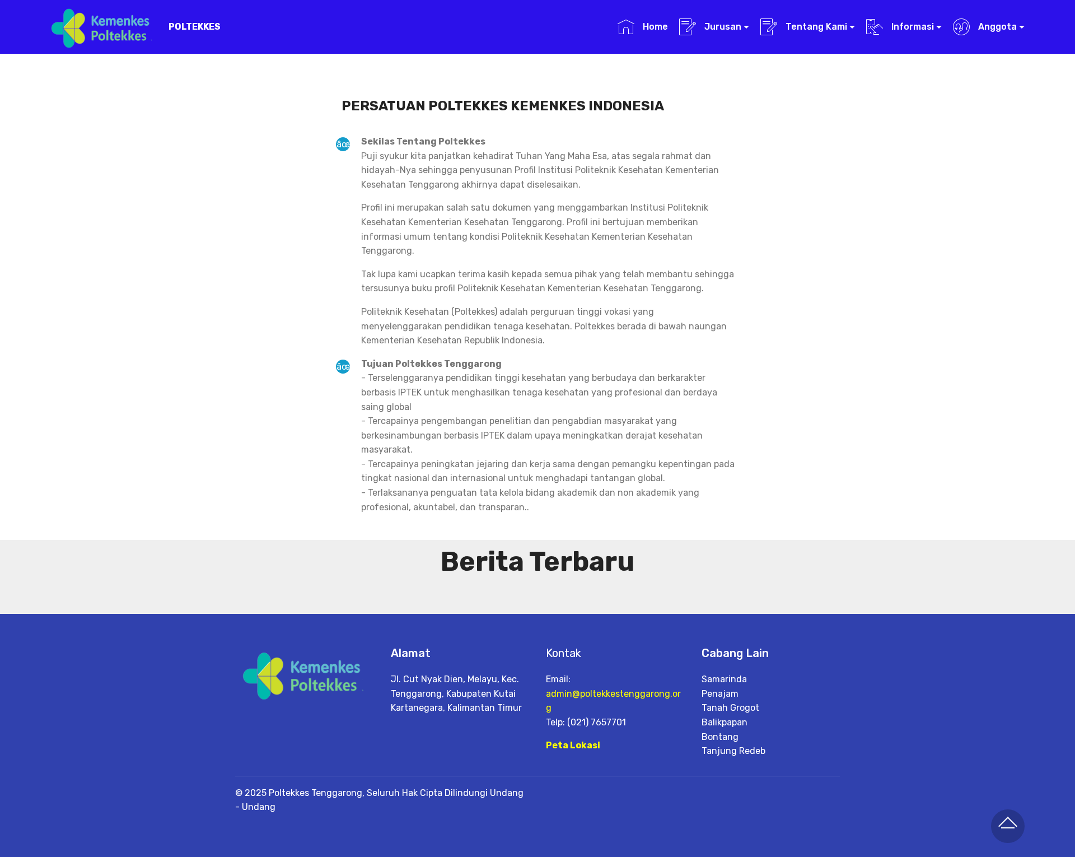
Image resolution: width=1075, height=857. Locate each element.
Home (654, 26)
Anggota (996, 26)
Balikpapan (724, 722)
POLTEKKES (195, 26)
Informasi (911, 26)
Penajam (720, 693)
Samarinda (724, 679)
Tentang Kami (815, 26)
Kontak (563, 653)
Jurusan (721, 26)
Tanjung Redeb (733, 751)
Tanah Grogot (730, 707)
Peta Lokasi (573, 745)
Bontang (720, 737)
